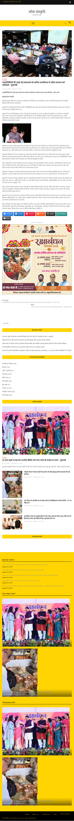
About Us (35, 814)
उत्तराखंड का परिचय (7, 364)
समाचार (4, 388)
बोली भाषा (5, 378)
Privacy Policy (65, 814)
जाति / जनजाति (6, 371)
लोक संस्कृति (37, 12)
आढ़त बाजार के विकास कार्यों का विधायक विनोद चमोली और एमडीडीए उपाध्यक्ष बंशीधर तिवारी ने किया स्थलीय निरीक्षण (34, 343)
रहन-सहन (5, 385)
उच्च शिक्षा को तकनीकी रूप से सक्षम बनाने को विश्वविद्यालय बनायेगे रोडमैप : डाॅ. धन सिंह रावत (47, 501)
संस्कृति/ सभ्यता (6, 392)
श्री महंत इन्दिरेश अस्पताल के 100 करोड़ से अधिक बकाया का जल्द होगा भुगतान (23, 347)
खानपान (4, 367)
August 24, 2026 (17, 463)
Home (27, 814)
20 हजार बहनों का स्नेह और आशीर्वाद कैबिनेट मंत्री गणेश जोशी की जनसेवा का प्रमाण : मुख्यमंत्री (27, 337)
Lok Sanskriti (7, 89)
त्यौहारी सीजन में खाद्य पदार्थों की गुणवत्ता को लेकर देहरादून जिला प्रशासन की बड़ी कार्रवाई (26, 340)
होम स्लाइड (4, 79)
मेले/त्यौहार (5, 381)
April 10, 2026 (17, 89)
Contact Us (46, 814)
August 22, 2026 (39, 506)
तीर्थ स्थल (4, 374)
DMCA (55, 814)
